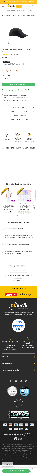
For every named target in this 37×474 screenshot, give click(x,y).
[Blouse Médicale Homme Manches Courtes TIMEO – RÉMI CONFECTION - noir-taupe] (11, 211)
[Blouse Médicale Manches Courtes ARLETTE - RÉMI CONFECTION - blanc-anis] (30, 211)
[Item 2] (17, 216)
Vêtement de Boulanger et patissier (18, 275)
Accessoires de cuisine (19, 270)
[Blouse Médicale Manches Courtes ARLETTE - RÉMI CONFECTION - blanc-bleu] (23, 213)
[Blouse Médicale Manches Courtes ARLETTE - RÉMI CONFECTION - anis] (19, 211)
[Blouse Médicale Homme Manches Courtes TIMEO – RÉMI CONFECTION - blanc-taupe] (8, 211)
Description (18, 107)
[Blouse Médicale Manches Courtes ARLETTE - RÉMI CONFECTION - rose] (27, 211)
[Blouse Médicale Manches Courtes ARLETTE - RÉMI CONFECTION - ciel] (23, 211)
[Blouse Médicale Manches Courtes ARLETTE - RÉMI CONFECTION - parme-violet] (25, 211)
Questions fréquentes (18, 123)
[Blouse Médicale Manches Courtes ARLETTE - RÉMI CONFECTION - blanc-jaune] (21, 213)
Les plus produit (18, 115)
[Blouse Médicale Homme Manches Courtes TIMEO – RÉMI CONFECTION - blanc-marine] (6, 211)
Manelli (3, 15)
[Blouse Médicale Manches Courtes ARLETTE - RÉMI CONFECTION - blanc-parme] (25, 213)
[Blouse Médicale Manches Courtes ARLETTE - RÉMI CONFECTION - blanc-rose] (27, 213)
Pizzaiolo (18, 280)
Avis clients (18, 127)
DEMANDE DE (19, 6)
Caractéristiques (18, 111)
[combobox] (18, 10)
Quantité (6, 75)
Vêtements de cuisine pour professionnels (17, 15)
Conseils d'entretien (18, 119)
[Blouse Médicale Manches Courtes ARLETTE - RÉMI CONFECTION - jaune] (21, 211)
